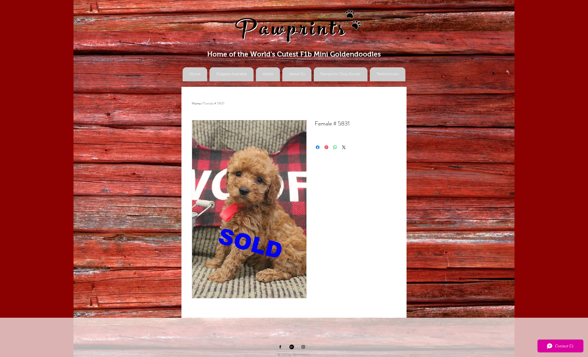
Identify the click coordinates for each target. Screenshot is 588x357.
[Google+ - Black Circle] (291, 347)
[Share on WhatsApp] (335, 147)
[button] (268, 74)
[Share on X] (344, 147)
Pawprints (291, 31)
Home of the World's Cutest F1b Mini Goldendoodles (294, 54)
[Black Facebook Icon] (280, 347)
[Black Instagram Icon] (303, 347)
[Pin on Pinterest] (326, 147)
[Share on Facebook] (317, 147)
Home (196, 103)
